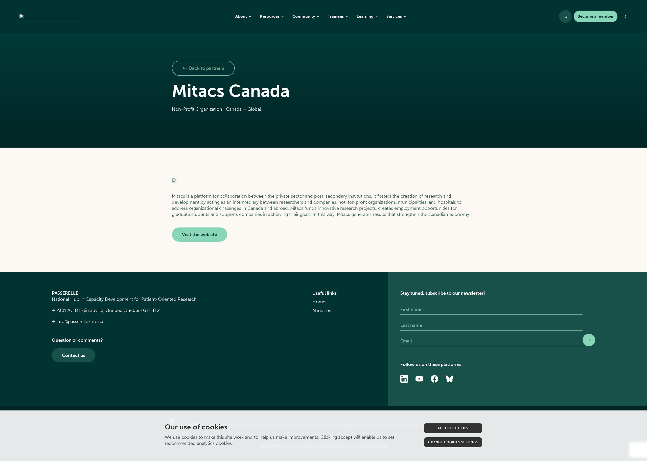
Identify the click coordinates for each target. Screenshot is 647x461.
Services (394, 16)
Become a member (595, 16)
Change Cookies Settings (453, 442)
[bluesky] (449, 379)
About (241, 16)
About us (321, 310)
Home (318, 302)
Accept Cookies (453, 428)
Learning (365, 16)
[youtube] (419, 379)
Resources (270, 16)
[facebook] (434, 379)
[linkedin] (404, 379)
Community (303, 16)
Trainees (336, 16)
